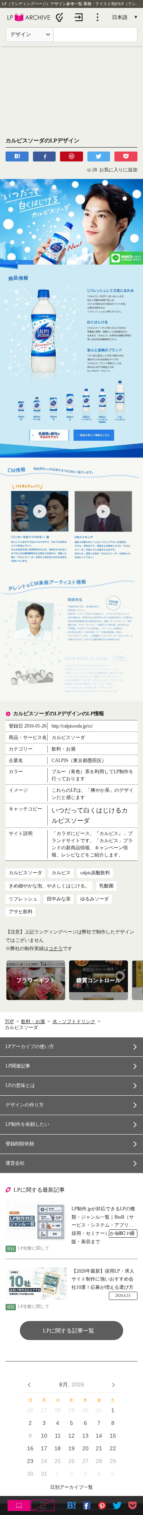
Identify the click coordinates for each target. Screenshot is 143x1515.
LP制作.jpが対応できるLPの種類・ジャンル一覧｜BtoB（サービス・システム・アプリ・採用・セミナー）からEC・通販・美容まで (103, 1217)
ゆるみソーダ (94, 899)
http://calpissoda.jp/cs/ (72, 726)
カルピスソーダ (25, 872)
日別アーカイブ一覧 (71, 1487)
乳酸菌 (106, 885)
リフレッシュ (23, 899)
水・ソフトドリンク (73, 1021)
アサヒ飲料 (21, 911)
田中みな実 (59, 899)
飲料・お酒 (33, 1021)
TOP (9, 1021)
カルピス (61, 872)
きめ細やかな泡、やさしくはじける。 (49, 885)
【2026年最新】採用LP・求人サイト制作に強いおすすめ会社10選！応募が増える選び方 (103, 1279)
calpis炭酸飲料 (95, 872)
